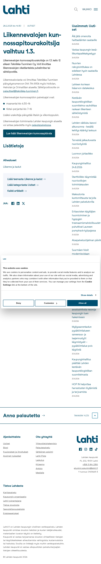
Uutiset (31, 26)
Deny (18, 303)
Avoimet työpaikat (12, 456)
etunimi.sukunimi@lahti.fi (86, 468)
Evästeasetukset (11, 513)
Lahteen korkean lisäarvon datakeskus (83, 86)
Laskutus (40, 460)
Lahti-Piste (41, 456)
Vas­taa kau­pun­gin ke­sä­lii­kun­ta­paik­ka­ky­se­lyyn (84, 51)
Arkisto (39, 468)
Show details (87, 295)
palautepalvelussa (41, 125)
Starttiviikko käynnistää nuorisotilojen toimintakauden (84, 180)
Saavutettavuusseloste (14, 509)
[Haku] (76, 9)
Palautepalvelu (43, 447)
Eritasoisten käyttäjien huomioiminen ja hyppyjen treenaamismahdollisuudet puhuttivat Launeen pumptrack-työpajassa (85, 221)
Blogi (5, 447)
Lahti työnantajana (12, 501)
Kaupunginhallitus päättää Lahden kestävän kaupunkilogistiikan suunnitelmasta (82, 367)
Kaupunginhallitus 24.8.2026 (81, 165)
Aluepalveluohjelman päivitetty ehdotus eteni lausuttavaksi (85, 240)
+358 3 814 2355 (90, 464)
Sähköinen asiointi (44, 452)
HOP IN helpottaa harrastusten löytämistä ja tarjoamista (84, 388)
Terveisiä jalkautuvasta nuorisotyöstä (84, 142)
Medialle (40, 472)
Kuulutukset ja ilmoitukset (15, 452)
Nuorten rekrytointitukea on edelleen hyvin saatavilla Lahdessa (85, 69)
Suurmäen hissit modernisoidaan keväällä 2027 (80, 254)
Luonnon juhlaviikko (82, 153)
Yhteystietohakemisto (46, 443)
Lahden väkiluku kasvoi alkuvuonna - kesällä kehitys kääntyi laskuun (84, 126)
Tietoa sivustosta (11, 505)
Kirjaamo (40, 464)
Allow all (82, 303)
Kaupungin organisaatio (14, 496)
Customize (49, 303)
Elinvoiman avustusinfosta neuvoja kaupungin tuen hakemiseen (84, 311)
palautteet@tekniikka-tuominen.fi (20, 91)
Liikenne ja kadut (12, 166)
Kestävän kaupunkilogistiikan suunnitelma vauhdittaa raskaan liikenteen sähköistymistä (84, 105)
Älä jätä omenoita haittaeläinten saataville (84, 38)
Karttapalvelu (9, 492)
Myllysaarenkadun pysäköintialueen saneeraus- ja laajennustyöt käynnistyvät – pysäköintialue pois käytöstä (82, 338)
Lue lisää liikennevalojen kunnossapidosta (29, 133)
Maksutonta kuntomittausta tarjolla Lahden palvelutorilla (84, 198)
